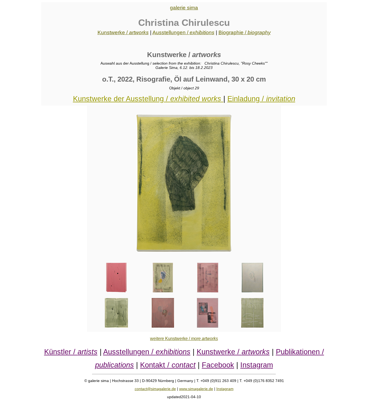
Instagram (256, 365)
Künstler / (71, 352)
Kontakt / (168, 365)
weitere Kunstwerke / (184, 338)
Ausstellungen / (183, 32)
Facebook (218, 365)
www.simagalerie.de (196, 389)
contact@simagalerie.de (155, 389)
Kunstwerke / (123, 32)
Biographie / (244, 32)
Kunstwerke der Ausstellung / (147, 98)
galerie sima (184, 7)
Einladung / (261, 98)
